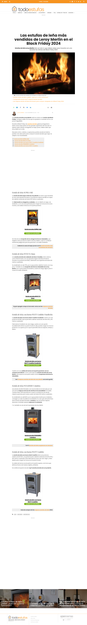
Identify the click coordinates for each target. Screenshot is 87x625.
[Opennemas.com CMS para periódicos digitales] (66, 617)
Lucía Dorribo (20, 112)
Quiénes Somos (34, 616)
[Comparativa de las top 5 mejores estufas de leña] (43, 598)
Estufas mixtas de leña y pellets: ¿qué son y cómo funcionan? (30, 97)
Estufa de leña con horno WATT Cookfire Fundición (29, 142)
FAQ (55, 12)
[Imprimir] (48, 107)
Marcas (20, 12)
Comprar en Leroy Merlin (32, 233)
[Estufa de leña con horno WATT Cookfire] (32, 484)
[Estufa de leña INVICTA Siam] (32, 283)
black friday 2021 (26, 514)
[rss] (52, 113)
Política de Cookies (34, 622)
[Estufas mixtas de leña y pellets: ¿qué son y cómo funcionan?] (14, 598)
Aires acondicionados (30, 12)
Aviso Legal (33, 618)
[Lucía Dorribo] (14, 114)
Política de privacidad (35, 620)
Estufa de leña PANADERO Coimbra (24, 144)
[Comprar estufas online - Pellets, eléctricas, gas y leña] (28, 8)
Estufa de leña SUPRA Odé (21, 139)
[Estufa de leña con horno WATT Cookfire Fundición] (32, 346)
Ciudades (70, 12)
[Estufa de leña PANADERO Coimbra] (32, 420)
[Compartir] (71, 1)
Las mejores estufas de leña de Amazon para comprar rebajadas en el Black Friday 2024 (38, 101)
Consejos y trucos (62, 12)
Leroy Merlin (20, 514)
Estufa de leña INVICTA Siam (23, 140)
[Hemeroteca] (83, 1)
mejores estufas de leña (42, 510)
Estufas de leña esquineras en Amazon (41, 445)
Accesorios (42, 12)
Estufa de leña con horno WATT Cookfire (26, 146)
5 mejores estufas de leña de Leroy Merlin (30, 379)
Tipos (14, 12)
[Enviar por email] (51, 107)
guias (15, 514)
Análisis (49, 12)
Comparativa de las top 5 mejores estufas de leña (27, 99)
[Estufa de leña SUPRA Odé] (32, 217)
